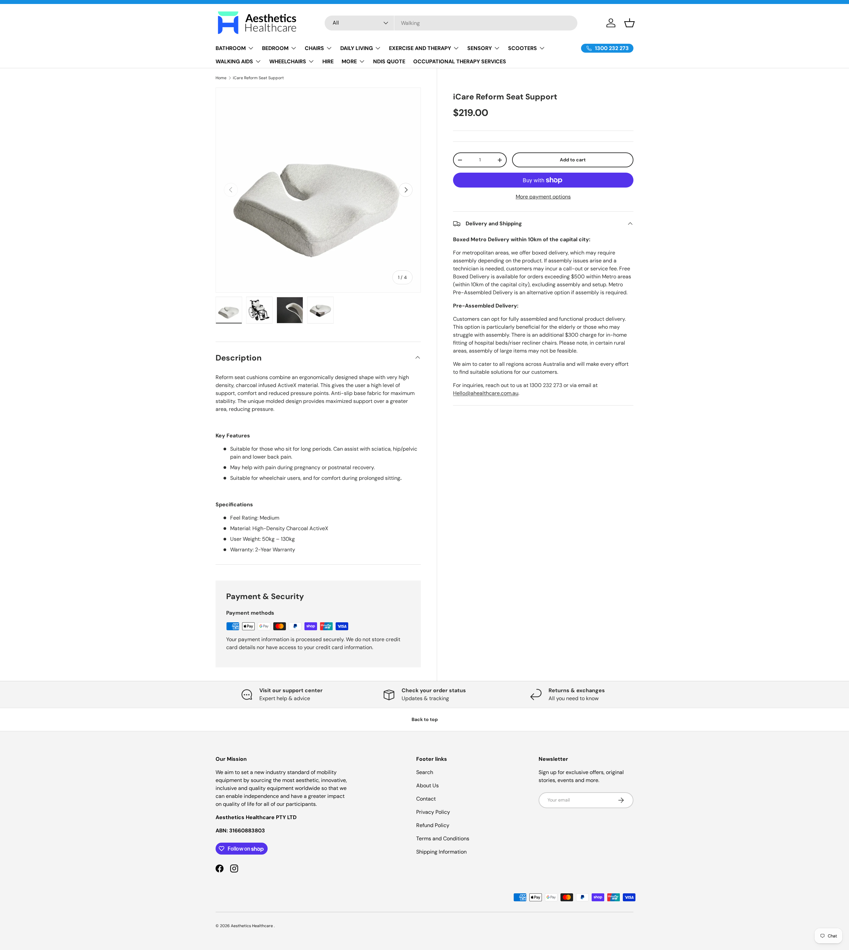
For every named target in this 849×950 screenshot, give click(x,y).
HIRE (328, 61)
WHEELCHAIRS (287, 61)
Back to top (425, 719)
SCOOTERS (522, 48)
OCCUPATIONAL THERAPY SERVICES (459, 61)
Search (424, 772)
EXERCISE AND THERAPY (420, 48)
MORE (349, 61)
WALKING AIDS (234, 61)
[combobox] (451, 23)
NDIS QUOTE (389, 61)
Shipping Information (441, 851)
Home (221, 78)
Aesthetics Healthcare (252, 925)
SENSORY (479, 48)
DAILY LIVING (356, 48)
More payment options (543, 196)
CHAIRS (314, 48)
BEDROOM (275, 48)
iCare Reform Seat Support (258, 78)
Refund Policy (432, 825)
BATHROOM (231, 48)
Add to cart (573, 160)
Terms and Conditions (442, 838)
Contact (426, 798)
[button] (629, 23)
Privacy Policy (433, 812)
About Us (427, 785)
